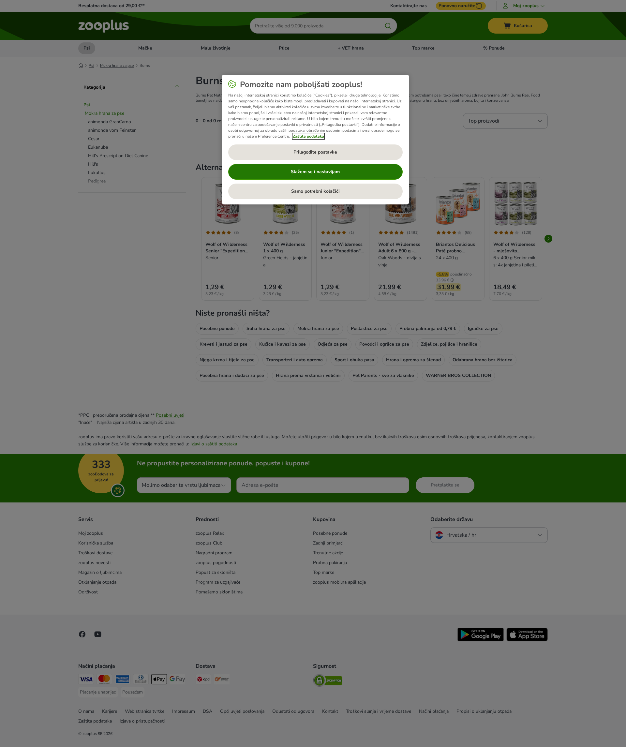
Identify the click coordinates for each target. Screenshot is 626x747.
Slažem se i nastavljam (315, 172)
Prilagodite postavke (315, 152)
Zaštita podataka (308, 136)
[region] (315, 139)
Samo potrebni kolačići (315, 191)
